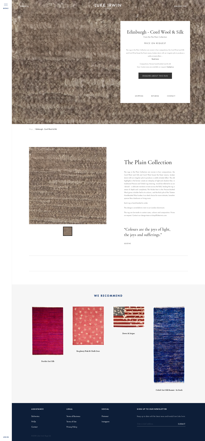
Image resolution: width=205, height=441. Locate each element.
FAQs (33, 421)
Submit (181, 424)
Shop (31, 129)
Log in (6, 437)
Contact (34, 427)
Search (24, 6)
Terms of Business (73, 416)
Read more (155, 59)
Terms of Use (71, 421)
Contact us (170, 67)
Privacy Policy (72, 427)
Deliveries (35, 416)
